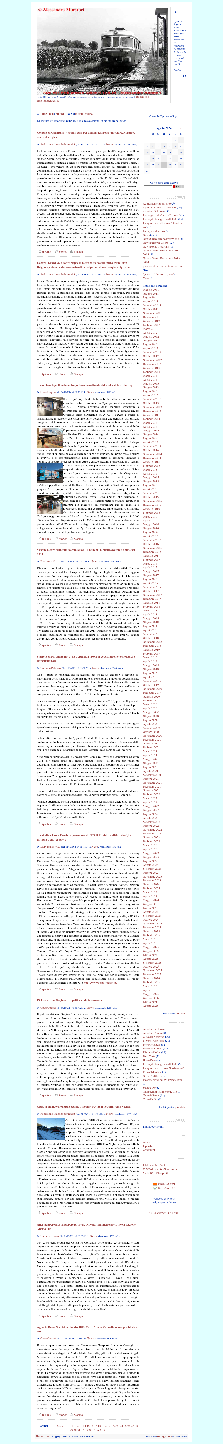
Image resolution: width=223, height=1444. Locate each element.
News (109, 144)
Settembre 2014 (152, 446)
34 (89, 1430)
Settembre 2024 (152, 916)
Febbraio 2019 (151, 653)
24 (121, 1426)
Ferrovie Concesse (153, 1041)
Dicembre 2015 (152, 505)
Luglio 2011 (150, 297)
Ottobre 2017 (151, 591)
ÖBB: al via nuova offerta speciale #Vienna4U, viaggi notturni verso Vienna (84, 1106)
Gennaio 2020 (151, 696)
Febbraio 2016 (151, 513)
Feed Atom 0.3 (166, 1188)
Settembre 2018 (152, 634)
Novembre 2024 (152, 923)
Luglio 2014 (150, 438)
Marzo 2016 (150, 516)
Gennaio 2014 (151, 415)
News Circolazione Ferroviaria (161, 239)
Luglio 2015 (150, 485)
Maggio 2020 (151, 712)
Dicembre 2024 (152, 927)
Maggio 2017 (151, 571)
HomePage (149, 1060)
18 (99, 1426)
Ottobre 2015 (151, 497)
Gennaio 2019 (151, 649)
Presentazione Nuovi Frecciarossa (162, 1080)
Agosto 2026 (150, 1006)
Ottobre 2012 (151, 356)
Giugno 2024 (151, 904)
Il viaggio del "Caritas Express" (161, 215)
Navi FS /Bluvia (152, 1076)
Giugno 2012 (151, 340)
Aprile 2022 (150, 802)
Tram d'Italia (150, 1099)
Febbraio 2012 (151, 325)
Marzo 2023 (150, 845)
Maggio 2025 (151, 947)
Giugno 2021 (151, 763)
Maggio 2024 (151, 900)
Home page (42, 1436)
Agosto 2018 (150, 630)
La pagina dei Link (154, 231)
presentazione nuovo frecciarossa (162, 266)
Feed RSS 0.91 (166, 1184)
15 (88, 1426)
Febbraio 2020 (151, 700)
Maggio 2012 (151, 336)
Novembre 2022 (152, 829)
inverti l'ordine (84, 114)
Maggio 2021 (151, 759)
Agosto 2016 (150, 536)
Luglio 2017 (150, 579)
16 (91, 1426)
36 (97, 1430)
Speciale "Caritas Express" (158, 274)
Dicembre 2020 (152, 739)
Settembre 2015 (152, 493)
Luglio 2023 (150, 861)
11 (73, 1426)
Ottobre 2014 (151, 450)
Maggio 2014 (151, 430)
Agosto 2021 (150, 771)
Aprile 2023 (150, 849)
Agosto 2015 (150, 489)
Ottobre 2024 (151, 919)
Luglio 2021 (150, 767)
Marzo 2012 (150, 329)
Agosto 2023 (150, 865)
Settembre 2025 (152, 962)
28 (136, 1426)
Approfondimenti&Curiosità (159, 207)
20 (106, 1426)
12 (77, 1426)
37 (101, 1430)
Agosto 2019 (150, 677)
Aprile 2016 (150, 520)
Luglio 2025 (150, 955)
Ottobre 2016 (151, 544)
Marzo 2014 (150, 423)
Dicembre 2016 (152, 552)
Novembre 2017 (152, 595)
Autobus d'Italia (152, 1033)
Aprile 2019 (150, 661)
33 (86, 1430)
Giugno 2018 (151, 622)
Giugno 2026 (151, 998)
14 (84, 1426)
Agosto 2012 (150, 348)
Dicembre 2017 (152, 599)
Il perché (148, 1146)
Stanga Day (150, 1087)
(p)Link (46, 251)
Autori (147, 1142)
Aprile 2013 (150, 379)
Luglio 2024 (150, 908)
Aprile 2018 (150, 614)
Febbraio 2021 (151, 747)
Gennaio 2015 (151, 462)
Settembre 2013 (152, 399)
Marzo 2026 (150, 986)
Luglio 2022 (150, 814)
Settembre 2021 (152, 775)
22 (114, 1426)
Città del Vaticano (153, 1037)
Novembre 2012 (152, 360)
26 (128, 1426)
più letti (180, 1013)
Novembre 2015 (152, 501)
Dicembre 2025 (152, 974)
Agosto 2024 (150, 912)
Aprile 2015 (150, 473)
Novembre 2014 (152, 454)
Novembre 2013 (152, 407)
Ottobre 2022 (151, 826)
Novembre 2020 (152, 736)
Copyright (149, 1150)
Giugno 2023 (151, 857)
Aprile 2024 (150, 896)
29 (71, 1430)
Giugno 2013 (151, 387)
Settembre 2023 (152, 869)
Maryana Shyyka (50, 846)
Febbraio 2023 (151, 841)
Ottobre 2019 (151, 685)
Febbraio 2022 (151, 794)
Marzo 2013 (150, 376)
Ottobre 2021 (151, 779)
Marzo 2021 (150, 751)
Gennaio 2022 (151, 790)
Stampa (78, 251)
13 (80, 1426)
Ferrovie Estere (151, 1044)
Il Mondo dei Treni (154, 1165)
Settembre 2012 (152, 352)
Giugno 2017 (151, 575)
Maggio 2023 (151, 853)
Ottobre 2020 (151, 732)
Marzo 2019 (150, 657)
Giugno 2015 (151, 481)
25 (125, 1426)
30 (75, 1430)
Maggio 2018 (151, 618)
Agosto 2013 (150, 395)
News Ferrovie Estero (155, 243)
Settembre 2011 (152, 305)
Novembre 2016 (152, 548)
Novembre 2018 (152, 642)
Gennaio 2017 (151, 556)
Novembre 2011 (152, 313)
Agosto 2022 (150, 818)
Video (146, 278)
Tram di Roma (151, 1095)
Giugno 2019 (151, 669)
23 (117, 1426)
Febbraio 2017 (151, 559)
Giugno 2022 (151, 810)
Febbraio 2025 (151, 935)
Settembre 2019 (152, 681)
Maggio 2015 (151, 477)
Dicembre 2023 (152, 880)
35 (93, 1430)
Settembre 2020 (152, 728)
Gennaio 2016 (151, 509)
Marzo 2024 (150, 892)
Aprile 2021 (150, 755)
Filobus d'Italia (151, 1052)
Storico (60, 114)
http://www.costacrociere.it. (100, 982)
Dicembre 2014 (152, 458)
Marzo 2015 (150, 469)
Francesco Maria (50, 561)
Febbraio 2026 (151, 982)
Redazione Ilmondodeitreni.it (57, 144)
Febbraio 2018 (151, 606)
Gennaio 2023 (151, 837)
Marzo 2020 (150, 704)
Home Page (46, 114)
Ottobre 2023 (151, 872)
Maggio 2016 (151, 524)
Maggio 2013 (151, 383)
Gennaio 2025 (151, 931)
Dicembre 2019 (152, 693)
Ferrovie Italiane (152, 1048)
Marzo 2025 (150, 939)
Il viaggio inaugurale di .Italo (160, 219)
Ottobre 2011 (151, 309)
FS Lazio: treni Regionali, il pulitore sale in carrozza (69, 1000)
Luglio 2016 (150, 532)
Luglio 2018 (150, 626)
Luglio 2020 (150, 720)
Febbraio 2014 (151, 419)
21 (110, 1426)
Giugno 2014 (151, 434)
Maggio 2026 (151, 994)
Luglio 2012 (150, 344)
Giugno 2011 (151, 293)
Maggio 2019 (151, 665)
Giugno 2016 (151, 528)
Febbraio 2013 (151, 372)
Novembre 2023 (152, 876)
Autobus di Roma (153, 211)
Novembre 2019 (152, 689)
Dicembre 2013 (152, 411)
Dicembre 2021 (152, 786)
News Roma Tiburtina (156, 246)
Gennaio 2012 (151, 321)
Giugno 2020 (151, 716)
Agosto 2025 (150, 959)
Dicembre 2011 (152, 317)
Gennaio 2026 (151, 978)
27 (132, 1426)
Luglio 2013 (150, 391)
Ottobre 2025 (151, 966)
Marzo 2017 (150, 563)
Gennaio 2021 (151, 743)
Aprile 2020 (150, 708)
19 (103, 1426)
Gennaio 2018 (151, 603)
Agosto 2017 (150, 583)
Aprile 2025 (150, 943)
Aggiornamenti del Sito (157, 203)
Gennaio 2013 (151, 368)
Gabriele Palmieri (50, 668)
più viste (180, 1107)
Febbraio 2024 (151, 888)
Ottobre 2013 (151, 403)
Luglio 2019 (150, 673)
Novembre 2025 (152, 970)
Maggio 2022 (151, 806)
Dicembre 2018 (152, 646)
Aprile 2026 (150, 990)
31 (78, 1430)
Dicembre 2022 (152, 833)
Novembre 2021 (152, 782)
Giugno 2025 (151, 951)
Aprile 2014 (150, 426)
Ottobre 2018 (151, 638)
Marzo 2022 (150, 798)
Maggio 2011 (151, 289)
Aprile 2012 (150, 333)
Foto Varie (149, 1056)
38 (104, 1430)
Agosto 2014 (150, 442)
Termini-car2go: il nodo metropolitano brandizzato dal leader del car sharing (85, 385)
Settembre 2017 (152, 587)
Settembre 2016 (152, 540)
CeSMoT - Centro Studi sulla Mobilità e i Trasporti (160, 1171)
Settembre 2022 (152, 822)
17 (95, 1426)
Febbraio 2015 (151, 466)
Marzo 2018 (150, 610)
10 (69, 1426)
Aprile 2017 (150, 567)
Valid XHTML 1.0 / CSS (164, 1213)
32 (82, 1430)
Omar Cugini (48, 392)
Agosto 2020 (150, 724)
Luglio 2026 (150, 1002)
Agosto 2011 (150, 301)
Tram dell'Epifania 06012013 (160, 1091)
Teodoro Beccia (49, 1236)
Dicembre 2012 (152, 364)
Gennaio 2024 (151, 884)
